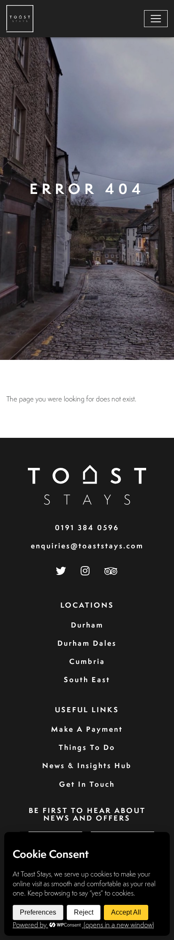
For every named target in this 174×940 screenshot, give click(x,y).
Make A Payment (87, 729)
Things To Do (87, 747)
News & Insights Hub (87, 765)
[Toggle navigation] (156, 18)
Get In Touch (87, 784)
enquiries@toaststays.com (87, 545)
